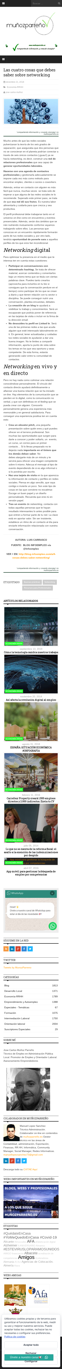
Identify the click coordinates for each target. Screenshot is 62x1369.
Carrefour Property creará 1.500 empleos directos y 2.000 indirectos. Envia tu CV (31, 800)
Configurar (31, 1361)
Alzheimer (10, 1245)
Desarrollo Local (31, 991)
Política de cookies (14, 1336)
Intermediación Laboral (31, 1018)
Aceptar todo (31, 1344)
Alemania (8, 1261)
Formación (31, 1013)
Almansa (40, 1245)
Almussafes (20, 1242)
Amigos (26, 1257)
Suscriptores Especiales (31, 1029)
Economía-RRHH (15, 87)
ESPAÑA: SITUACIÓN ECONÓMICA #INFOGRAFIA (31, 749)
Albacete (31, 1253)
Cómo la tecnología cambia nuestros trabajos (31, 652)
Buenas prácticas (32, 582)
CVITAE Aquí (30, 1169)
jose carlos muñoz (14, 92)
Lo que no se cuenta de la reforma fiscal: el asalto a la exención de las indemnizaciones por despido (31, 852)
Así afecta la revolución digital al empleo (31, 699)
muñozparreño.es (33, 1136)
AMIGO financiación (13, 1253)
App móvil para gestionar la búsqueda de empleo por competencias (31, 873)
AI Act (18, 1262)
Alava (17, 1265)
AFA (30, 1241)
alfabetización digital (45, 1242)
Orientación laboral (31, 1023)
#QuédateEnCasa (17, 1233)
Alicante (8, 1241)
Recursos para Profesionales (37, 588)
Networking (49, 582)
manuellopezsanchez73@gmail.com (23, 1154)
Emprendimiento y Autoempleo (31, 1002)
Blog (31, 985)
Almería (8, 1265)
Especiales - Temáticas (31, 1007)
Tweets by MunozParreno (17, 967)
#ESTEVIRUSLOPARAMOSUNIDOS (31, 1249)
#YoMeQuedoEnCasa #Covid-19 (30, 1237)
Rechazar (31, 1353)
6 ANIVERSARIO (26, 1245)
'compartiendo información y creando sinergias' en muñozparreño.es (38, 133)
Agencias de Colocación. (37, 1261)
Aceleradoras (41, 1258)
